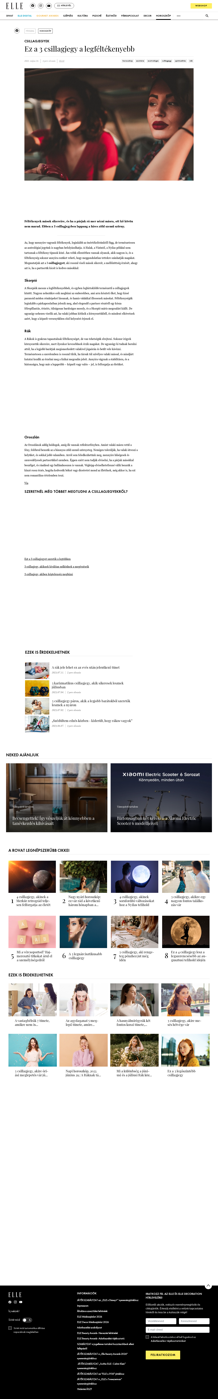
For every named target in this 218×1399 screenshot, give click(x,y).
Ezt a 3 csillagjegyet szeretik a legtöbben (47, 559)
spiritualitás (180, 61)
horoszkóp (128, 61)
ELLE (61, 61)
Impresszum (82, 1306)
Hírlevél (66, 5)
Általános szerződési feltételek (92, 1311)
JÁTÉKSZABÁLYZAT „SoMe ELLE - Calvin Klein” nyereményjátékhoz (101, 1366)
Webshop (201, 6)
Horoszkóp (163, 16)
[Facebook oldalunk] (32, 5)
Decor (147, 16)
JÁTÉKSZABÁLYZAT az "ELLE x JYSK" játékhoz (100, 1374)
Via (26, 483)
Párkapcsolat (130, 16)
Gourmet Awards (47, 16)
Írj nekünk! (13, 1311)
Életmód (111, 16)
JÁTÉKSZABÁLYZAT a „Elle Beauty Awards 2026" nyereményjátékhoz (102, 1356)
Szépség (68, 16)
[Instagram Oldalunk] (15, 1302)
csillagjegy (166, 61)
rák (191, 61)
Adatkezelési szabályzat (89, 1327)
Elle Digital (25, 16)
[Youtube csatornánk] (49, 6)
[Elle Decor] (14, 5)
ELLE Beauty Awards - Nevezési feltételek (97, 1333)
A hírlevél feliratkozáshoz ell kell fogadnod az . (173, 1339)
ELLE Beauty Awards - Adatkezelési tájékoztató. (101, 1338)
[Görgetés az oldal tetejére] (208, 1285)
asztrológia (153, 61)
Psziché (96, 16)
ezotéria (140, 61)
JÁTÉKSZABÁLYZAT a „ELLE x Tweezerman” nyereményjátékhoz (99, 1381)
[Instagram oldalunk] (40, 5)
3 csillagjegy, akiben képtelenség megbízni (48, 574)
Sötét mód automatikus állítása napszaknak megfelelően (29, 1330)
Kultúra (83, 16)
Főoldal (30, 31)
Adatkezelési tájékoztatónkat (168, 1341)
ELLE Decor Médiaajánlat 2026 (93, 1322)
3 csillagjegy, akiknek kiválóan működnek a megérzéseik (56, 566)
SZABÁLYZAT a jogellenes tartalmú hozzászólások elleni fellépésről (105, 1346)
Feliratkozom (162, 1355)
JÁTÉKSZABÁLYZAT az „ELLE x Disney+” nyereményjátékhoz (108, 1300)
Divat (9, 16)
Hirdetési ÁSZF (84, 1389)
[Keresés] (207, 15)
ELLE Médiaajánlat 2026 (89, 1317)
